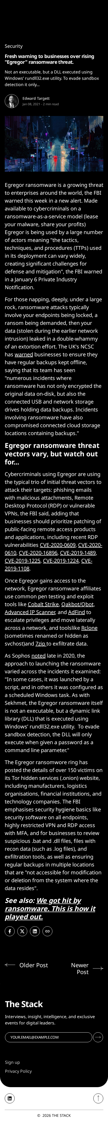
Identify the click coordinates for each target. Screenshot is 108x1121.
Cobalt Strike (43, 604)
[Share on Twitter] (22, 931)
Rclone (89, 627)
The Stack (61, 1115)
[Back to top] (98, 1098)
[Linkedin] (10, 1098)
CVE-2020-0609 (57, 544)
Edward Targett (36, 98)
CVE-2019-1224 (61, 560)
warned (24, 354)
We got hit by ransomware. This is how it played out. (50, 908)
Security (14, 46)
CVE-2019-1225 (22, 560)
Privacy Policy (18, 1071)
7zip (40, 643)
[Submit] (98, 1037)
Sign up (12, 1062)
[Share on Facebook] (10, 931)
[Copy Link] (47, 931)
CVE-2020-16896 (38, 552)
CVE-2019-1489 (78, 552)
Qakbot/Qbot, (78, 604)
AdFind (76, 612)
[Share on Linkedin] (35, 931)
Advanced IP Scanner (30, 612)
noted (38, 655)
